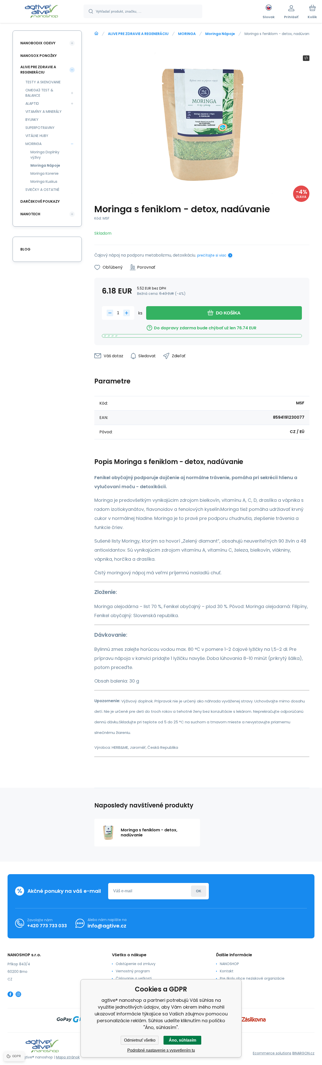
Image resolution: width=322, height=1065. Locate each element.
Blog (25, 249)
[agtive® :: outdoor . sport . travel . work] (96, 33)
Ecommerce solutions (272, 1053)
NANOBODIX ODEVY (37, 43)
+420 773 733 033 (47, 925)
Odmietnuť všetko (139, 1040)
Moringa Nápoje (220, 33)
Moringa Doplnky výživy (44, 155)
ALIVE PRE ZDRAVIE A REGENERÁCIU (138, 33)
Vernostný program (133, 971)
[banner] (41, 12)
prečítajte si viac (211, 255)
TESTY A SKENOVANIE (43, 82)
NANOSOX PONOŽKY (38, 55)
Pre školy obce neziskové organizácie (252, 978)
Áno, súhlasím (182, 1040)
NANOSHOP (229, 963)
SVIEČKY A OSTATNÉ (42, 189)
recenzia (227, 993)
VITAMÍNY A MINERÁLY (43, 111)
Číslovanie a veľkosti (134, 978)
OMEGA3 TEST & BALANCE (39, 93)
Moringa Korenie (44, 173)
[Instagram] (18, 994)
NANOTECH (30, 214)
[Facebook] (10, 994)
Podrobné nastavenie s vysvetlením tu (161, 1050)
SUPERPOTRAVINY (40, 127)
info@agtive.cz (107, 925)
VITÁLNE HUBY (36, 135)
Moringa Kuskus (43, 181)
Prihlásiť (198, 891)
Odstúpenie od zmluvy (135, 963)
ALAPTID (32, 103)
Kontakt (226, 971)
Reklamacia (230, 985)
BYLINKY (31, 119)
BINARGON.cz (303, 1053)
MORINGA (187, 33)
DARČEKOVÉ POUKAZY (40, 201)
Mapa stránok (68, 1057)
